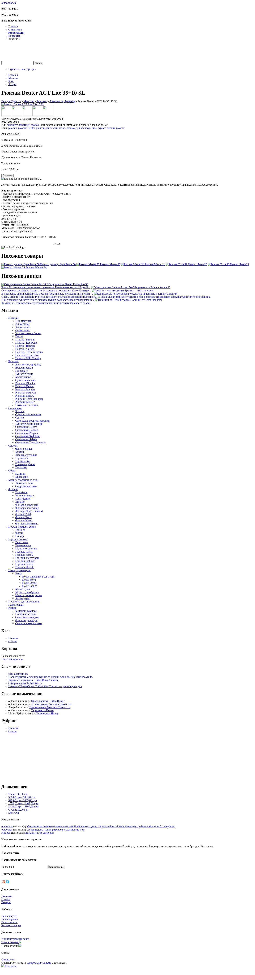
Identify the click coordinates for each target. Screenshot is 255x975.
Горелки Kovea (24, 564)
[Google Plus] (4, 882)
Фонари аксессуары (27, 507)
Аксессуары (22, 598)
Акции (12, 84)
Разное (12, 607)
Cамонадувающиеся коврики (32, 420)
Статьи (12, 641)
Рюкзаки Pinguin (25, 389)
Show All (13, 812)
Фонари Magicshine (26, 523)
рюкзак (12, 127)
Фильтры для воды (26, 620)
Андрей (6, 832)
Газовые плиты (24, 551)
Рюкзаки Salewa (24, 395)
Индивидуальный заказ (15, 938)
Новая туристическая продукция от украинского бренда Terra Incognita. (50, 676)
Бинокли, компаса (26, 610)
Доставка (6, 896)
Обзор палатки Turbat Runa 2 (25, 683)
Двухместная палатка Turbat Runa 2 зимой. (33, 680)
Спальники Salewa (26, 439)
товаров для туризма (39, 962)
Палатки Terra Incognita (29, 352)
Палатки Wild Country (28, 358)
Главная (13, 26)
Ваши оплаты (9, 922)
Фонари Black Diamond (29, 511)
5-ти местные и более (28, 333)
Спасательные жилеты (28, 623)
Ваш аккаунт (8, 916)
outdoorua (6, 826)
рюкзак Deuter (26, 127)
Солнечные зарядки (27, 617)
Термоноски (22, 461)
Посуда (19, 536)
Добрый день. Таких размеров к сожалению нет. (55, 829)
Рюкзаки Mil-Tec (25, 401)
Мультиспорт (23, 376)
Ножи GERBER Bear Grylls (38, 576)
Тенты (19, 336)
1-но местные (23, 320)
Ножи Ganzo (29, 585)
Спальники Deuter (26, 426)
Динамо (20, 501)
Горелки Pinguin (24, 567)
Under (18, 794)
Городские (21, 370)
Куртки (19, 451)
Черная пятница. (18, 673)
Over (18, 809)
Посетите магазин (12, 659)
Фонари (13, 489)
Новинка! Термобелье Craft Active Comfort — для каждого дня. (45, 686)
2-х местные (22, 323)
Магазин (13, 78)
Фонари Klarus (24, 520)
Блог (11, 81)
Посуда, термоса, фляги (22, 526)
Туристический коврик (28, 423)
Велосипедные (24, 367)
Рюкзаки (41, 101)
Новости (13, 638)
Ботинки (20, 473)
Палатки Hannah (25, 345)
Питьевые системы (26, 405)
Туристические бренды (22, 69)
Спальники (15, 408)
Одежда (13, 445)
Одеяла (19, 417)
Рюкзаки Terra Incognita (29, 398)
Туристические (24, 373)
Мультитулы (22, 589)
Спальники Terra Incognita (30, 442)
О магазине (15, 29)
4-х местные (22, 330)
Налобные (21, 492)
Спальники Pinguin (26, 433)
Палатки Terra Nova (27, 355)
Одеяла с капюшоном (28, 414)
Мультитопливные (26, 548)
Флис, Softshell (23, 448)
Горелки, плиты (17, 539)
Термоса (20, 529)
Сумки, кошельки (25, 380)
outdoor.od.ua (8, 2)
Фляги (19, 532)
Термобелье (22, 458)
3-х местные (22, 327)
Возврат (6, 902)
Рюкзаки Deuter (24, 386)
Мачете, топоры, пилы (28, 595)
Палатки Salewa (24, 348)
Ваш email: (7, 866)
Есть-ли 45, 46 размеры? (39, 832)
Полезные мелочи (25, 614)
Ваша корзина (9, 919)
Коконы (19, 411)
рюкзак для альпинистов (50, 127)
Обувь (12, 470)
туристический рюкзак (111, 127)
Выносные (21, 542)
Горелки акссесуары (27, 557)
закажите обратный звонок (23, 124)
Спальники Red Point (27, 436)
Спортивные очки (26, 486)
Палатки (13, 317)
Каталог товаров (11, 925)
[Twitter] (7, 882)
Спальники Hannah (26, 430)
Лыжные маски (24, 483)
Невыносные (23, 545)
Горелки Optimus (25, 560)
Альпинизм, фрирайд (62, 101)
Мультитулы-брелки (27, 592)
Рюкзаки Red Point (26, 392)
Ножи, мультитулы (19, 570)
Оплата (5, 899)
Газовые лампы (24, 554)
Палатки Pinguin (25, 339)
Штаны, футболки (26, 454)
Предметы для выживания (24, 601)
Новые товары (10, 942)
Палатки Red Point (26, 342)
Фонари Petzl (23, 514)
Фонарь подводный (27, 504)
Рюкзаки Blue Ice (25, 383)
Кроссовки (21, 476)
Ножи (18, 573)
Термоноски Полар (42, 710)
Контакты (14, 35)
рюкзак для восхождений (81, 127)
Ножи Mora (29, 579)
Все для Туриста (11, 101)
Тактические (22, 498)
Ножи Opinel (29, 582)
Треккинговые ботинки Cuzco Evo (51, 704)
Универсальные (24, 495)
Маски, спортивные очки (23, 479)
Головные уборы (25, 464)
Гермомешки (15, 604)
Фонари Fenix (23, 517)
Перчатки (21, 467)
